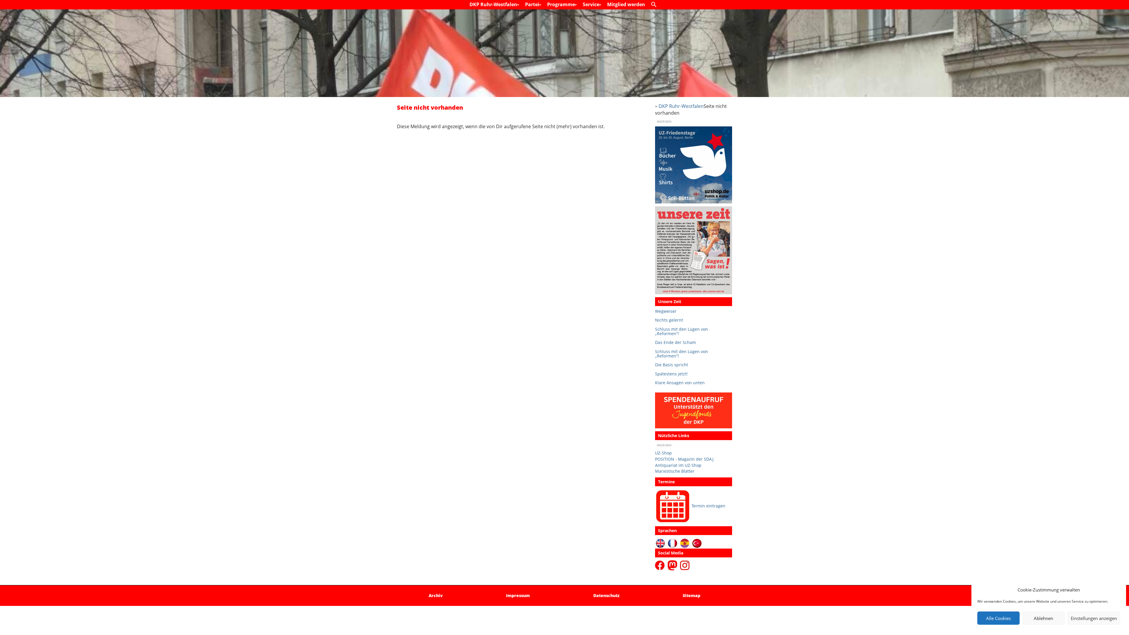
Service (591, 4)
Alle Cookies (998, 618)
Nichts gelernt (669, 320)
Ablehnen (1043, 618)
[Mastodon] (673, 565)
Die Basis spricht (671, 364)
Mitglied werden (626, 4)
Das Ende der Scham (675, 342)
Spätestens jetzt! (671, 374)
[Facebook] (661, 565)
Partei (532, 4)
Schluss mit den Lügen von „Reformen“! (681, 331)
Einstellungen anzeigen (1094, 618)
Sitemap (691, 595)
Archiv (436, 595)
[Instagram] (684, 565)
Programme (561, 4)
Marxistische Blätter (674, 471)
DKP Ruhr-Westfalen (494, 4)
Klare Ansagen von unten (680, 382)
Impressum (518, 595)
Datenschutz (606, 595)
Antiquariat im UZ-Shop (678, 465)
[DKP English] (660, 543)
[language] (672, 543)
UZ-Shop (663, 453)
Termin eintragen (708, 506)
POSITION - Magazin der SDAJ (684, 459)
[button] (655, 4)
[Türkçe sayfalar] (697, 543)
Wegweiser (666, 311)
